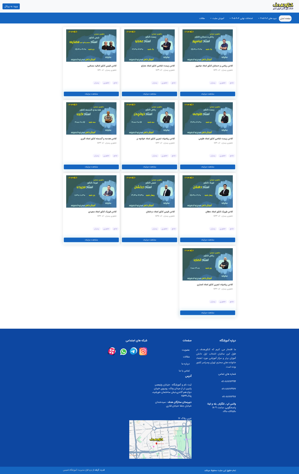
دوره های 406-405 (268, 18)
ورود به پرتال (11, 6)
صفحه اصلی (285, 18)
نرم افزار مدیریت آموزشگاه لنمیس (77, 470)
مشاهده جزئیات (207, 94)
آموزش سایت (218, 18)
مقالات (202, 18)
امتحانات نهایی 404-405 (242, 18)
